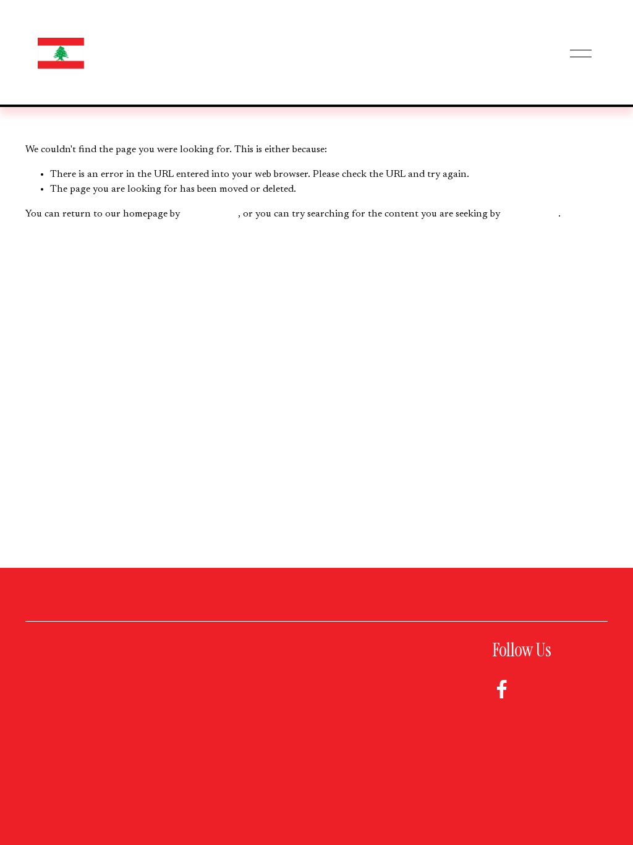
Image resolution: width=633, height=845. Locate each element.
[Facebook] (502, 689)
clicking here (210, 214)
